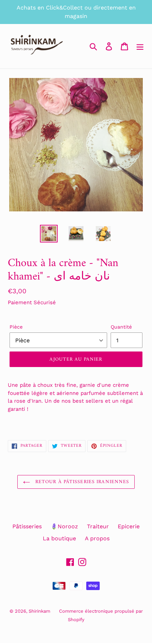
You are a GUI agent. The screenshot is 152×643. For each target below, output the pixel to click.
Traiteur (98, 526)
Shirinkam (39, 611)
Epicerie (129, 526)
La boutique (59, 538)
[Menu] (140, 46)
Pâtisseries (27, 526)
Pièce (16, 327)
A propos (97, 538)
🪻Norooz (64, 526)
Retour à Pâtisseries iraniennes (81, 481)
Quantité (121, 327)
